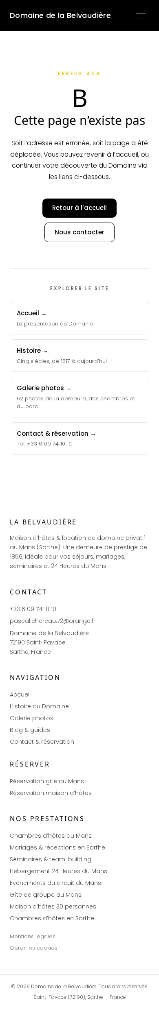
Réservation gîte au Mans (47, 781)
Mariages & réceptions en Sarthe (57, 847)
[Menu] (141, 15)
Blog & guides (30, 730)
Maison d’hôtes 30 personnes (53, 906)
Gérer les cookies (33, 948)
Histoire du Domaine (39, 706)
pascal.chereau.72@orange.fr (52, 621)
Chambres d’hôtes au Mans (51, 836)
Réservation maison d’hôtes (51, 793)
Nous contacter (79, 232)
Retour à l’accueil (79, 207)
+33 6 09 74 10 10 (33, 609)
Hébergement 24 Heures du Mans (58, 871)
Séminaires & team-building (50, 859)
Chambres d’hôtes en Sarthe (52, 918)
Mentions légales (32, 936)
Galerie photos (31, 718)
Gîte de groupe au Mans (46, 895)
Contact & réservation (42, 742)
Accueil (20, 694)
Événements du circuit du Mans (55, 883)
